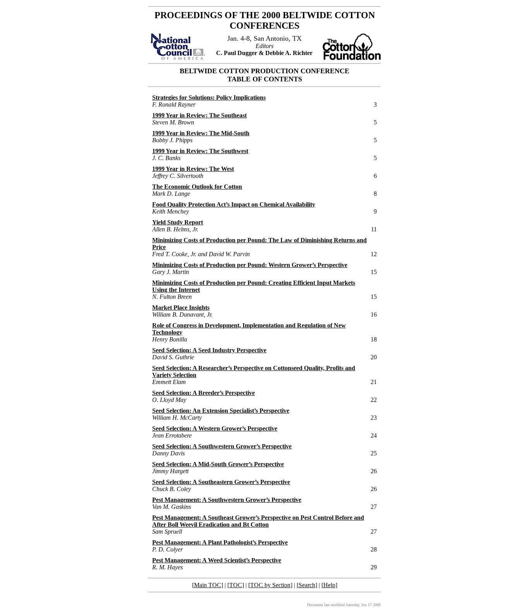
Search (307, 585)
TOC (235, 585)
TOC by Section (270, 585)
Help (329, 585)
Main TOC (207, 585)
